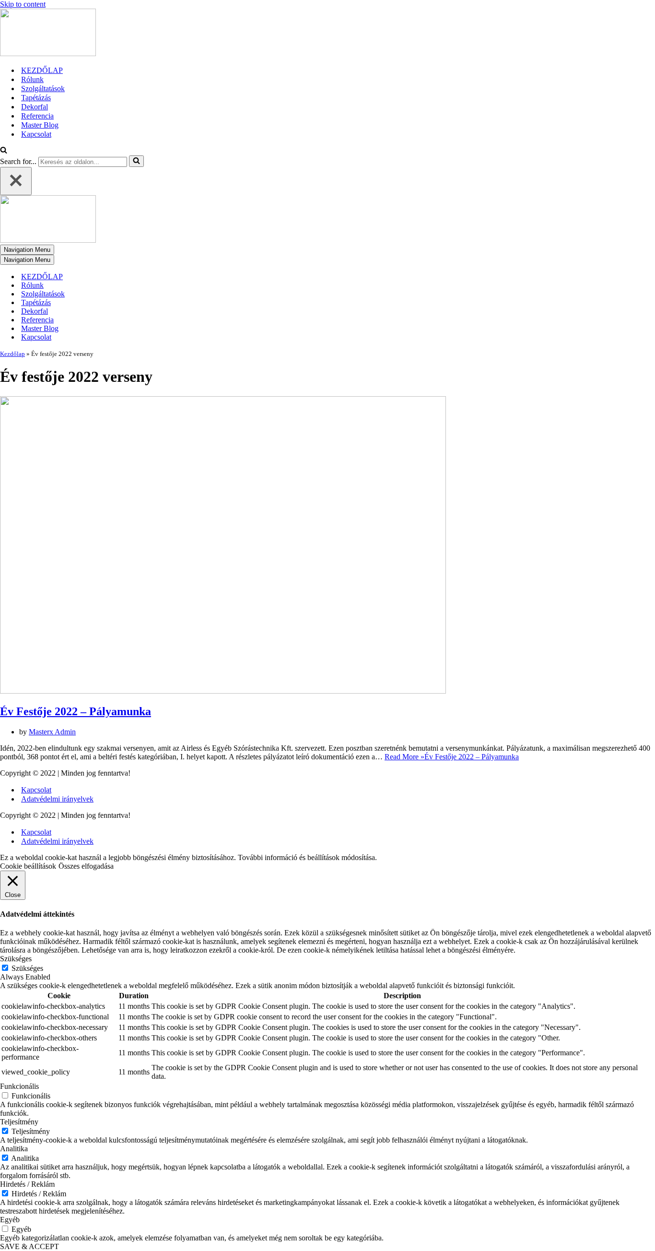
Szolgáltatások (43, 88)
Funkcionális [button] (19, 1086)
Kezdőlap (12, 353)
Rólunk (32, 79)
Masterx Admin (52, 732)
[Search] (3, 151)
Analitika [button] (14, 1149)
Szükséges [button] (16, 959)
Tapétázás (36, 98)
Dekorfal (34, 107)
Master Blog (39, 125)
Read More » (452, 757)
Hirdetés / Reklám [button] (27, 1184)
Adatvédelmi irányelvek (57, 799)
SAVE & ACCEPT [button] (29, 1246)
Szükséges (27, 968)
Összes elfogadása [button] (86, 866)
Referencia (37, 116)
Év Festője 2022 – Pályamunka (75, 711)
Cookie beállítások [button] (28, 866)
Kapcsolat (36, 134)
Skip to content (23, 4)
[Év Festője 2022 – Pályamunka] (223, 691)
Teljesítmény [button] (19, 1122)
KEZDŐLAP (42, 70)
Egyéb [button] (10, 1220)
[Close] (16, 181)
